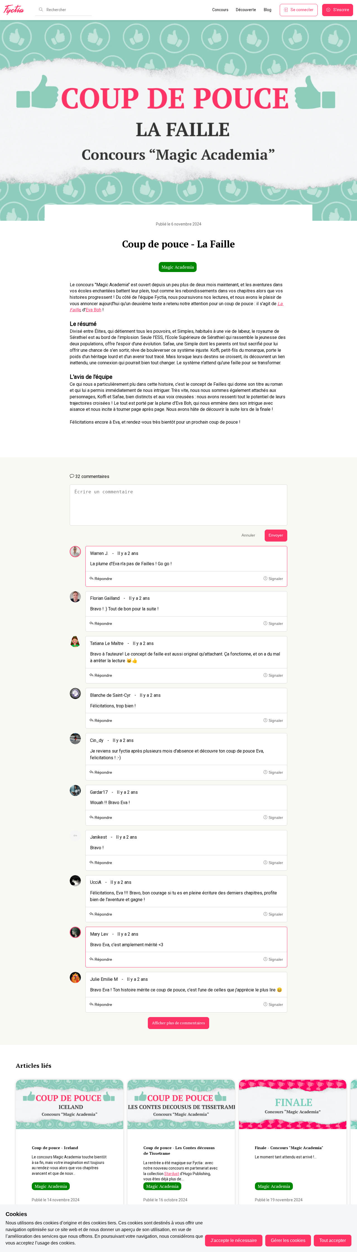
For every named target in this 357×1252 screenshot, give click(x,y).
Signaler (275, 579)
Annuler (248, 535)
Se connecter (302, 10)
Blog (267, 10)
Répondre (102, 579)
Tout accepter (332, 1240)
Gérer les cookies (288, 1240)
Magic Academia (177, 267)
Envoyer (276, 535)
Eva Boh (93, 309)
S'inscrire (341, 10)
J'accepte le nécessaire (234, 1240)
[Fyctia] (15, 10)
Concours (220, 10)
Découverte (246, 10)
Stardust (171, 1173)
